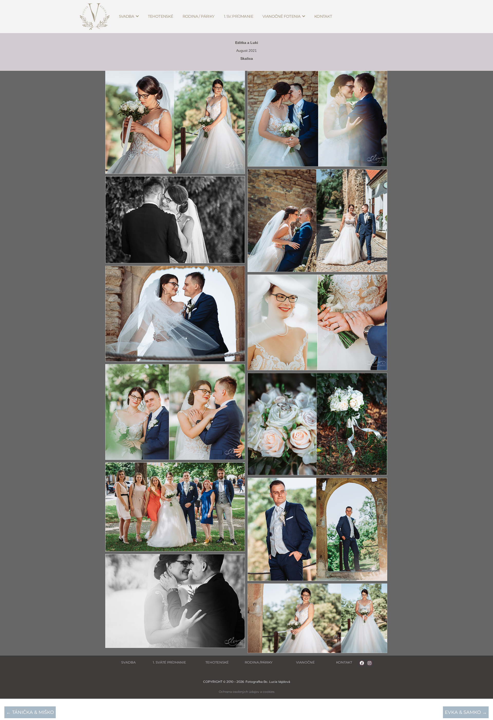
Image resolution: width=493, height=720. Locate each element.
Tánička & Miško (30, 712)
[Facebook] (362, 663)
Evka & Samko (466, 712)
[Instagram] (369, 663)
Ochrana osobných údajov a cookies (246, 692)
